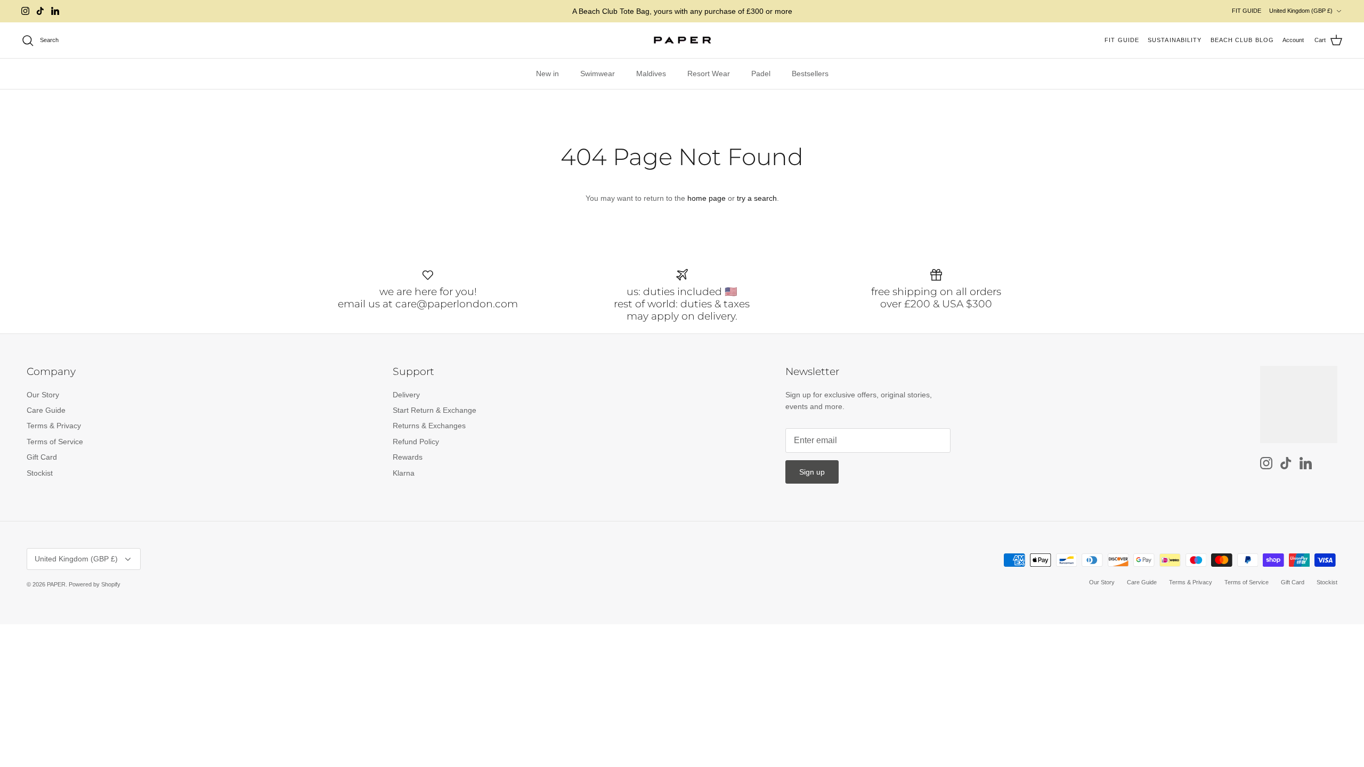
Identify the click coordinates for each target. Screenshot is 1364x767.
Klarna (404, 473)
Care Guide (46, 410)
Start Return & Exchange (434, 410)
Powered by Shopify (94, 584)
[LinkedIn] (55, 11)
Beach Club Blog (1242, 40)
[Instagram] (25, 11)
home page (706, 198)
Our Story (43, 394)
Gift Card (42, 457)
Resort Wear (708, 73)
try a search (757, 198)
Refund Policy (416, 441)
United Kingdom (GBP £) (1301, 10)
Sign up (812, 472)
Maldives (651, 73)
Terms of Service (55, 441)
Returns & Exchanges (429, 425)
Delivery (406, 394)
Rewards (408, 457)
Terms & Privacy (54, 425)
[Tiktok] (40, 11)
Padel (760, 73)
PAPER (56, 584)
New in (547, 73)
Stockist (40, 473)
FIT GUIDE (1246, 10)
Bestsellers (810, 73)
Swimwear (597, 73)
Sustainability (1174, 40)
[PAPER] (682, 40)
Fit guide (1122, 40)
